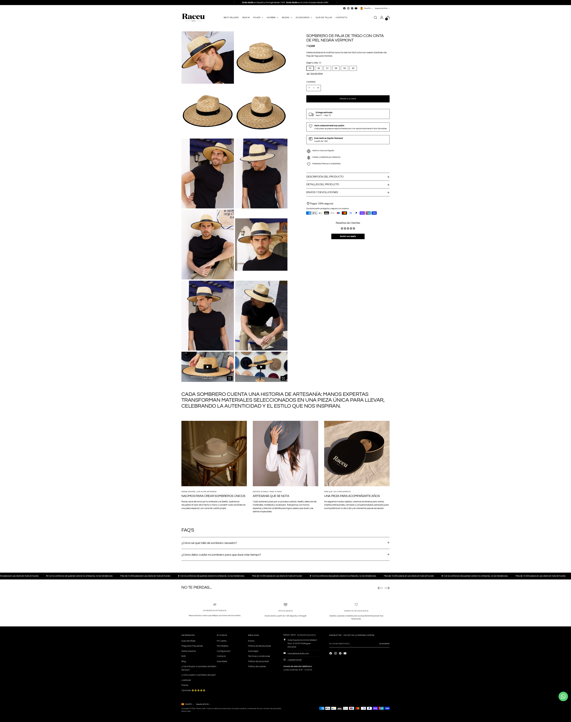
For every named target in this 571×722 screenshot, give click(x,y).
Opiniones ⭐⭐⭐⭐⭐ (193, 690)
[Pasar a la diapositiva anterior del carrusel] (380, 588)
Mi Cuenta (221, 641)
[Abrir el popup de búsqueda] (375, 18)
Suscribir (384, 644)
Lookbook (186, 680)
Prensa (184, 685)
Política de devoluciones (259, 646)
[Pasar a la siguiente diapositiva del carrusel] (387, 587)
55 (310, 68)
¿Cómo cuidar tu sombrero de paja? (198, 675)
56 (318, 68)
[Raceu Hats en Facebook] (344, 8)
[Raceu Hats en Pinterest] (352, 8)
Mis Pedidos (222, 646)
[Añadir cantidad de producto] (318, 88)
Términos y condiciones (259, 656)
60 (353, 68)
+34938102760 (295, 660)
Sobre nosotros (188, 651)
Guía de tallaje (316, 74)
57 (327, 68)
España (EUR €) (381, 8)
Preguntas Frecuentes (192, 646)
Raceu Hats (201, 708)
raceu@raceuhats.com (298, 653)
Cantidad (310, 82)
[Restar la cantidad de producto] (309, 88)
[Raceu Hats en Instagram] (348, 8)
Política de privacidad (258, 661)
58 (336, 68)
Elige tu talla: (313, 63)
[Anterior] (234, 2)
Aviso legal (253, 651)
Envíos (251, 641)
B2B (183, 656)
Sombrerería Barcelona (306, 635)
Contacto (221, 656)
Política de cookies (257, 666)
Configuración (223, 651)
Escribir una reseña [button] (348, 236)
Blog (183, 661)
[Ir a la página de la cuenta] (382, 18)
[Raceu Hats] (193, 17)
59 (344, 68)
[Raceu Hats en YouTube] (356, 8)
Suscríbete (222, 661)
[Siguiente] (337, 2)
